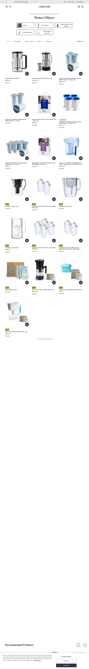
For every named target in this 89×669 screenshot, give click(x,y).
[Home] (31, 14)
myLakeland (79, 2)
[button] (7, 2)
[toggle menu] (6, 6)
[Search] (10, 6)
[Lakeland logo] (44, 6)
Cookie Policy (37, 660)
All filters (79, 41)
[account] (79, 6)
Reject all (66, 661)
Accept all (66, 665)
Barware (48, 14)
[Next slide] (85, 645)
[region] (44, 661)
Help (64, 2)
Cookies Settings (66, 656)
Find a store (71, 2)
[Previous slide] (78, 645)
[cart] (82, 6)
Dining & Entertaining (39, 14)
